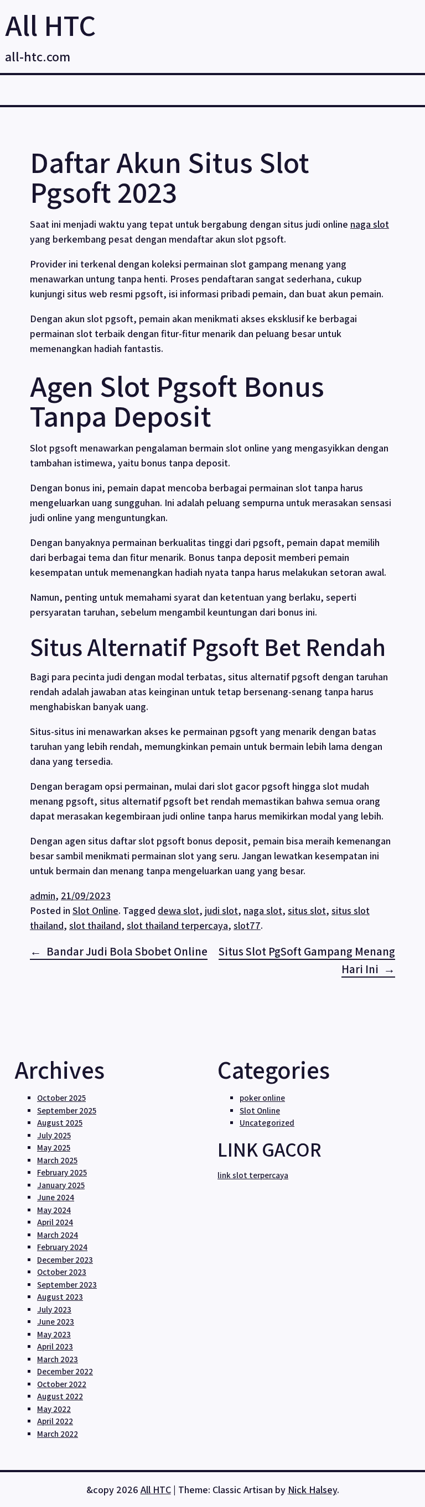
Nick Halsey (312, 1489)
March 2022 (57, 1434)
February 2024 (62, 1247)
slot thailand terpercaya (177, 925)
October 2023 (61, 1272)
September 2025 (66, 1110)
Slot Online (95, 910)
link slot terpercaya (252, 1175)
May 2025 (53, 1147)
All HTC (50, 25)
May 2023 (54, 1334)
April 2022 (55, 1421)
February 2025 (62, 1172)
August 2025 (59, 1122)
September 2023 (67, 1284)
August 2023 (60, 1296)
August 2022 (60, 1396)
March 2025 (57, 1160)
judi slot (221, 910)
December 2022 (65, 1371)
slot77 (247, 925)
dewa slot (178, 910)
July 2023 (54, 1309)
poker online (262, 1098)
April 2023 (55, 1346)
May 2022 (54, 1409)
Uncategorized (267, 1122)
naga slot (369, 224)
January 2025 (61, 1185)
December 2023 (65, 1259)
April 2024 (55, 1222)
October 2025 (61, 1098)
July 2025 (54, 1135)
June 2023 (55, 1321)
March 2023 (57, 1359)
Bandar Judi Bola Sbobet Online (127, 951)
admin (42, 895)
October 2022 (61, 1384)
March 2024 (57, 1235)
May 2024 (54, 1210)
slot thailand (95, 925)
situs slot (307, 910)
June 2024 (55, 1197)
